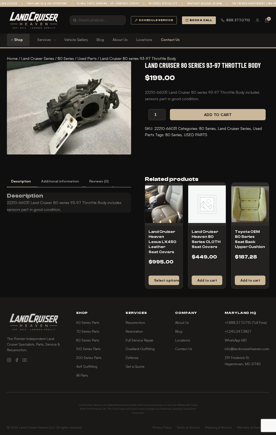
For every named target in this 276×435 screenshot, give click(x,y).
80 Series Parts (87, 340)
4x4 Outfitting (86, 366)
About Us (120, 39)
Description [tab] (21, 181)
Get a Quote (134, 366)
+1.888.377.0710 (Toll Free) (246, 322)
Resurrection (135, 322)
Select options (166, 280)
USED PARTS (195, 134)
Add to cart (218, 114)
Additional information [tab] (60, 181)
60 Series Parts (87, 322)
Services (44, 39)
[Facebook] (17, 360)
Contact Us (170, 39)
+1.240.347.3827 (238, 331)
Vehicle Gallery (76, 39)
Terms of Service (188, 427)
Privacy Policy (162, 427)
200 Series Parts (88, 357)
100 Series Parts (88, 349)
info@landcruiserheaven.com (247, 349)
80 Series (66, 58)
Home (12, 58)
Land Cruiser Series (37, 58)
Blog (100, 39)
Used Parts (87, 58)
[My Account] (257, 20)
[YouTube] (24, 360)
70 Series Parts (87, 331)
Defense (131, 357)
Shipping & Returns (218, 427)
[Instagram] (9, 360)
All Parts (82, 375)
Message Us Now (205, 3)
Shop (18, 39)
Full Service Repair (139, 340)
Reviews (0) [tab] (99, 181)
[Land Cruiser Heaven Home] (34, 20)
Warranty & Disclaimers (253, 427)
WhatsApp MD (236, 340)
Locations (144, 39)
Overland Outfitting (140, 349)
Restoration (134, 331)
